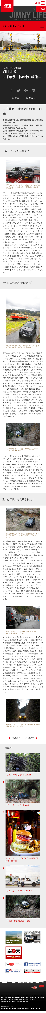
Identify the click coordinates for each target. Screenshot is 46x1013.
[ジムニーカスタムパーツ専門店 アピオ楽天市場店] (41, 11)
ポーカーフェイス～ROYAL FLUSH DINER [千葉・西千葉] (22, 859)
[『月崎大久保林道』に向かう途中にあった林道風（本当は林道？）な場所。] (23, 435)
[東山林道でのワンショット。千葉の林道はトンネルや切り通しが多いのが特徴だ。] (23, 711)
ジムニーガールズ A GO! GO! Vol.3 (19, 891)
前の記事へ (16, 98)
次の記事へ (30, 98)
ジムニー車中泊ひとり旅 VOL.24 (18, 775)
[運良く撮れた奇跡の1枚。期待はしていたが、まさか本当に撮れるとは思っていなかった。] (23, 318)
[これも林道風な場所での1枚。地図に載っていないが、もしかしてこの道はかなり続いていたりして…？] (23, 520)
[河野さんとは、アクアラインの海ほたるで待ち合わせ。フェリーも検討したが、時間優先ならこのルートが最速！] (23, 172)
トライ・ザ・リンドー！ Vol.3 (17, 805)
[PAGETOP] (38, 987)
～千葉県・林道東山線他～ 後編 (18, 921)
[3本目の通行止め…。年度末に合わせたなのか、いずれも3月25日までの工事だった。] (23, 618)
